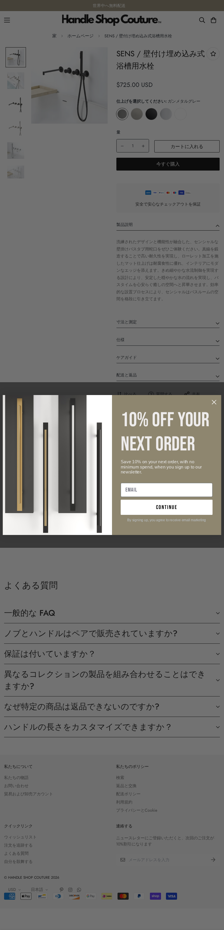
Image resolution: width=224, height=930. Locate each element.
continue (166, 507)
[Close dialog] (214, 402)
